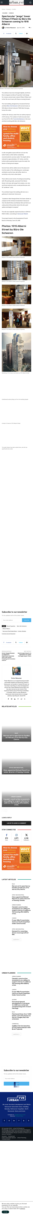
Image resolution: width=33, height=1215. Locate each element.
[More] (27, 33)
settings (22, 1208)
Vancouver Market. (22, 214)
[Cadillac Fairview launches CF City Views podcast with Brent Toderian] (6, 1026)
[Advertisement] (16, 533)
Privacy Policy (19, 1116)
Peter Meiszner (11, 27)
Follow (16, 834)
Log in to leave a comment (16, 823)
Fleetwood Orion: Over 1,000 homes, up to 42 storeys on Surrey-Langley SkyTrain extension (21, 1016)
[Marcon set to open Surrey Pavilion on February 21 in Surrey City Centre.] (16, 725)
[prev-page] (3, 810)
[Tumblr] (24, 1120)
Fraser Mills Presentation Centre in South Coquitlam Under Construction (21, 921)
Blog (16, 733)
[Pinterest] (18, 698)
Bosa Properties (11, 626)
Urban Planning (16, 796)
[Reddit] (21, 698)
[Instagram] (11, 698)
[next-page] (6, 810)
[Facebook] (8, 698)
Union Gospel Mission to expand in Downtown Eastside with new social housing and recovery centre (8, 656)
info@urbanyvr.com (19, 1114)
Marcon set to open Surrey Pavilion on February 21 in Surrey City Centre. (16, 737)
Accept (5, 1212)
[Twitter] (24, 698)
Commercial (15, 1023)
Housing (8, 9)
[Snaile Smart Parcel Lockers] (16, 150)
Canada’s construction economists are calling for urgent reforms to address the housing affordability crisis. (16, 802)
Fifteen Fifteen (6, 628)
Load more (16, 939)
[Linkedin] (14, 698)
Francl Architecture (18, 119)
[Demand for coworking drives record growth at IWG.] (6, 932)
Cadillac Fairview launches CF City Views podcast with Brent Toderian (21, 1027)
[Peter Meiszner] (3, 27)
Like (7, 834)
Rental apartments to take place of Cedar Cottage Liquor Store (24, 654)
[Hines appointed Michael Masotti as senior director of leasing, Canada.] (16, 758)
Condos (14, 9)
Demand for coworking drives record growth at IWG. (20, 932)
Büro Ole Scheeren (12, 106)
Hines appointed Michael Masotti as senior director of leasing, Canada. (16, 771)
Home (3, 9)
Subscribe (26, 620)
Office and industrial (16, 767)
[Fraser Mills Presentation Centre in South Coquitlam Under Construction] (6, 921)
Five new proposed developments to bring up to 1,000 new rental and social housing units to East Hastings (21, 1005)
